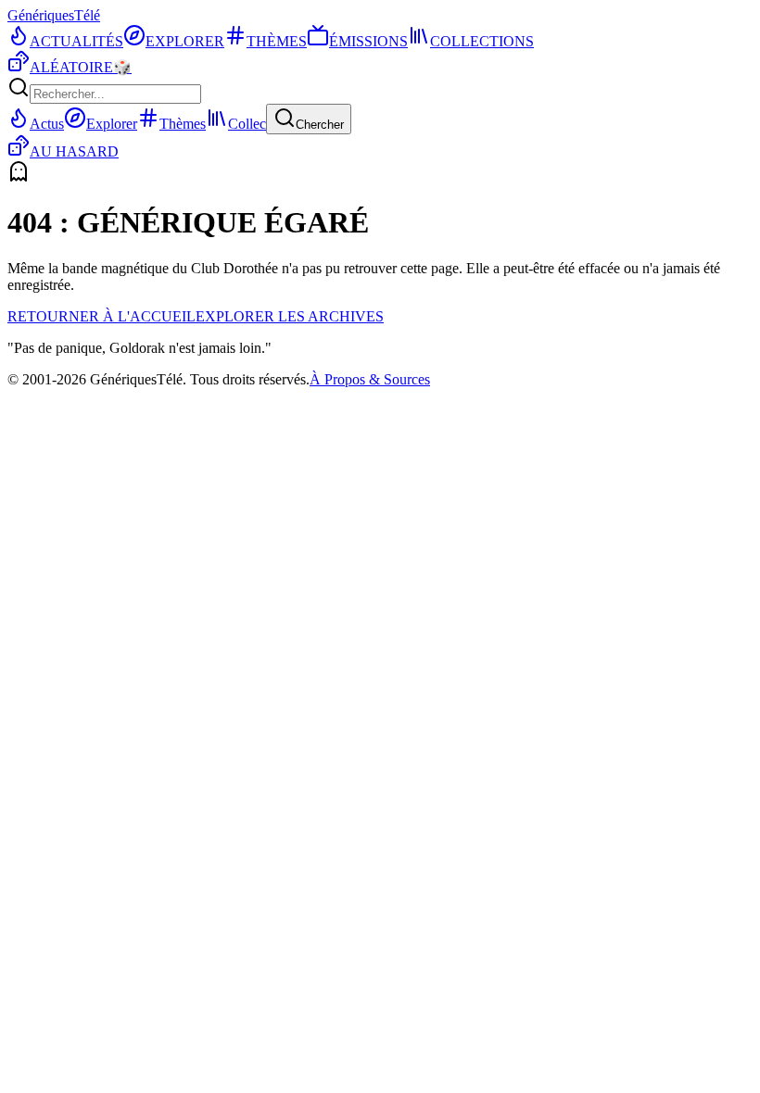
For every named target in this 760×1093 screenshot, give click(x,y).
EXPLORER (185, 41)
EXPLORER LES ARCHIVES (290, 316)
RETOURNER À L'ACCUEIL (101, 316)
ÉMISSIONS (368, 41)
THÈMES (277, 41)
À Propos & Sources (370, 379)
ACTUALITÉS (76, 41)
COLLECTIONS (482, 41)
